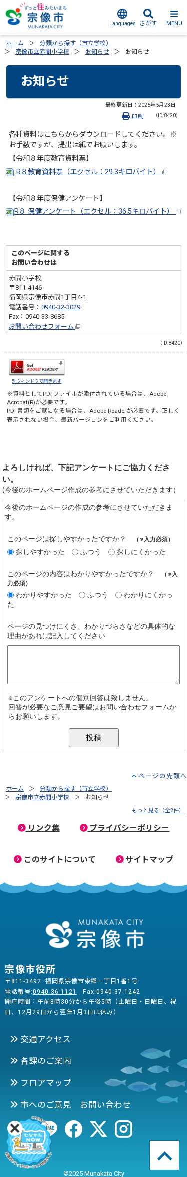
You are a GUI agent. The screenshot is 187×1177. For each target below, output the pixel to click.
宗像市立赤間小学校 (42, 51)
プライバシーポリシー (128, 828)
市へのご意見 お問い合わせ (74, 1105)
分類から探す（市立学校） (76, 43)
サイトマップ (148, 859)
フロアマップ (44, 1083)
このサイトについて (59, 859)
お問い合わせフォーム (42, 326)
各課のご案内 (44, 1061)
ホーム (15, 43)
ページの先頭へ (162, 776)
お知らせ (97, 51)
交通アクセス (44, 1039)
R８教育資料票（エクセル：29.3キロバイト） (88, 172)
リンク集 (43, 828)
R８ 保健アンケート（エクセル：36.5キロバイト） (95, 211)
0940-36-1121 (55, 991)
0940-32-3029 (60, 307)
